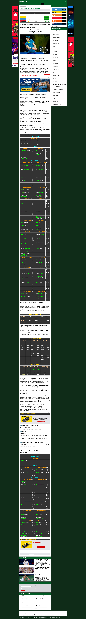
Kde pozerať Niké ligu (56, 43)
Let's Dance (54, 78)
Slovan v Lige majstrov (56, 34)
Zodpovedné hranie (43, 615)
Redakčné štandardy (27, 617)
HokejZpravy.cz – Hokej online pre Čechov (40, 600)
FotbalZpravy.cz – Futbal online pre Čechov (41, 598)
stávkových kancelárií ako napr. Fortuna (37, 397)
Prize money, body (32, 31)
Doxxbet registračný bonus (56, 92)
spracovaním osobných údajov (30, 588)
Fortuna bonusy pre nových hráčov (58, 89)
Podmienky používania (34, 617)
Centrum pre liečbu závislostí (50, 615)
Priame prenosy (23, 390)
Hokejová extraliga (55, 63)
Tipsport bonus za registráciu (57, 86)
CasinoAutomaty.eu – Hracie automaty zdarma (41, 595)
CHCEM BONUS (46, 19)
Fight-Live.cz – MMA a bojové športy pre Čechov (41, 605)
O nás (20, 617)
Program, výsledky (36, 29)
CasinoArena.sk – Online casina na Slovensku (41, 597)
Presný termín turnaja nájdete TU (34, 429)
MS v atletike (55, 79)
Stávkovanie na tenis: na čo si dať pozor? (30, 107)
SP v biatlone (55, 54)
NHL (53, 72)
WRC (54, 76)
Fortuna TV (40, 401)
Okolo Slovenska (55, 73)
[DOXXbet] (71, 66)
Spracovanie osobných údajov (42, 617)
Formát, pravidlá (27, 29)
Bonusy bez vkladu (55, 101)
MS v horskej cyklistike (56, 44)
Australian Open (35, 114)
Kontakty (23, 617)
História (35, 32)
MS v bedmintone (55, 40)
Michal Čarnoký (31, 554)
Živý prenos (39, 31)
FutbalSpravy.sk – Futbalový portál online (27, 597)
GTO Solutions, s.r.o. (58, 617)
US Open (54, 46)
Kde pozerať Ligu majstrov (56, 37)
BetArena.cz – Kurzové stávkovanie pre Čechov (41, 604)
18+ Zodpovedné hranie (50, 617)
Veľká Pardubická (55, 66)
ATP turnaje (54, 60)
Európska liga (55, 51)
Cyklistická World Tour (56, 75)
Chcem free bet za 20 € (41, 421)
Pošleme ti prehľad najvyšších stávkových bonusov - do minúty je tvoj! (34, 585)
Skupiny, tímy (43, 29)
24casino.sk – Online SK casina (26, 605)
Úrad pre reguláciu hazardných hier (36, 615)
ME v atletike (55, 81)
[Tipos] (15, 66)
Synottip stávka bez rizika (56, 95)
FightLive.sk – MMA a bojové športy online (27, 598)
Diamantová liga (55, 57)
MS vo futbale (55, 82)
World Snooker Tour (56, 69)
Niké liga (54, 41)
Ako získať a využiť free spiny (57, 104)
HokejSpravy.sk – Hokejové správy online (27, 595)
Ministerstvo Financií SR (27, 615)
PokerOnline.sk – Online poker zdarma (27, 600)
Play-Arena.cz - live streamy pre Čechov (27, 607)
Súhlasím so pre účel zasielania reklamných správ (33, 588)
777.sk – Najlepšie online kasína (26, 604)
